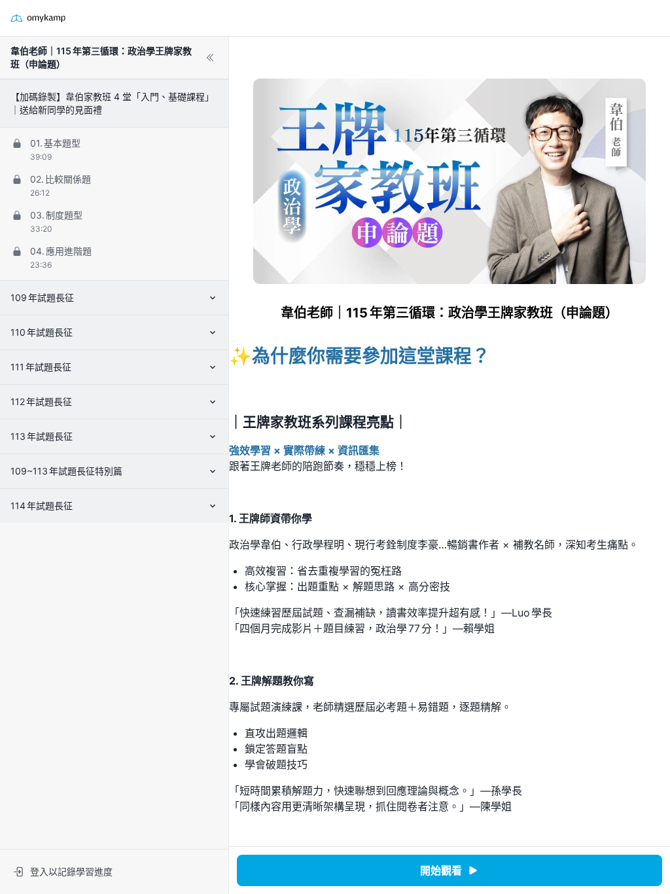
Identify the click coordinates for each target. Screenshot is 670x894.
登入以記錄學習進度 (71, 871)
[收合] (210, 57)
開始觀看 (441, 870)
